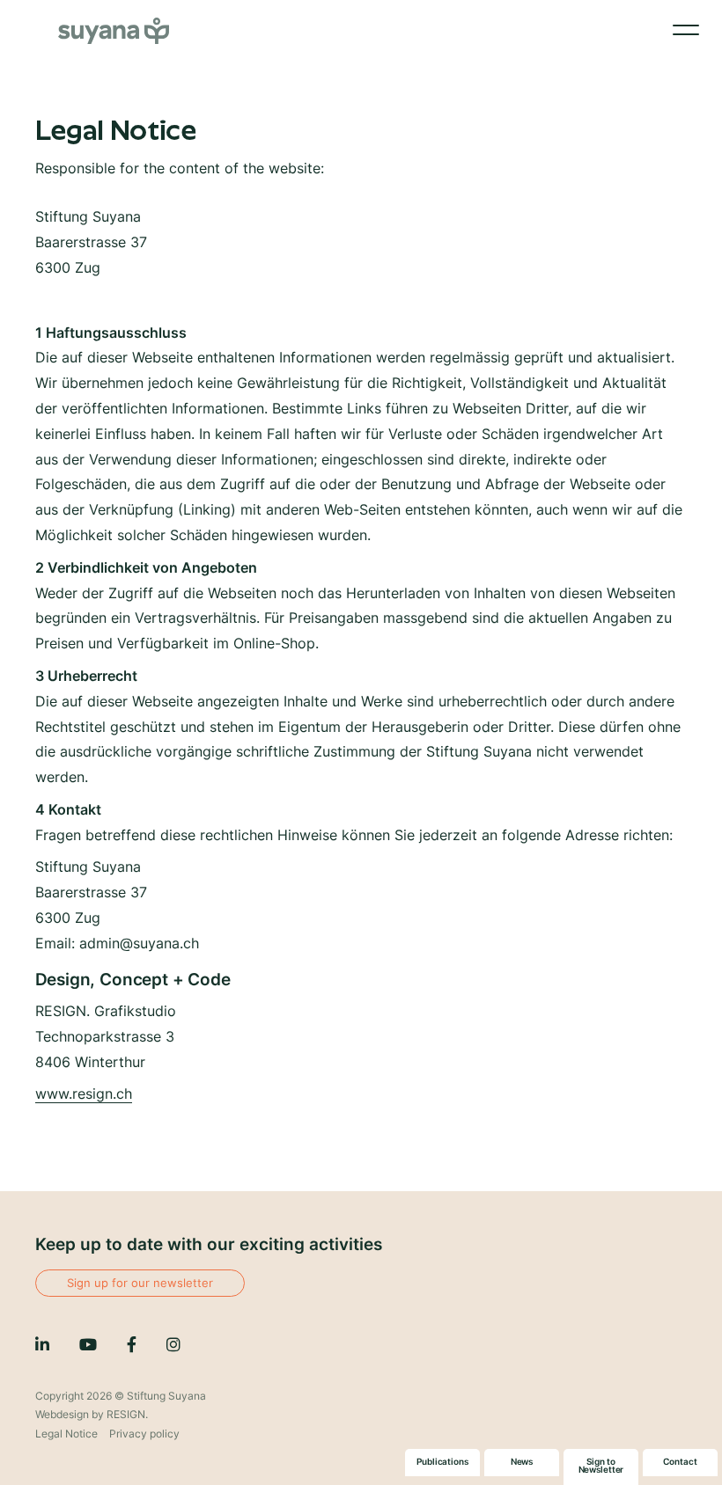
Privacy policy (144, 1433)
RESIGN (126, 1414)
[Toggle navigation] (686, 33)
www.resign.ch (83, 1093)
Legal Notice (66, 1433)
